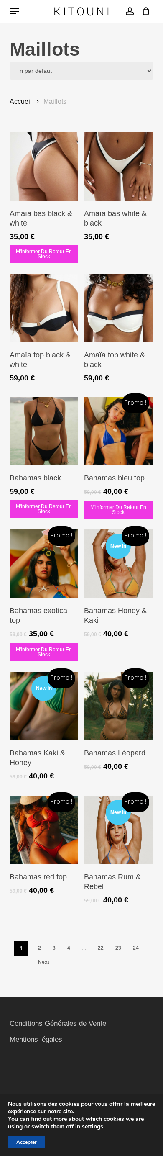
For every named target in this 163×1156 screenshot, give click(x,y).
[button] (14, 11)
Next (43, 962)
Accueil (21, 101)
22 (101, 948)
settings (92, 1126)
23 (118, 948)
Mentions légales (36, 1039)
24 (136, 948)
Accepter (26, 1142)
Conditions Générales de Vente (58, 1024)
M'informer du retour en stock (44, 254)
